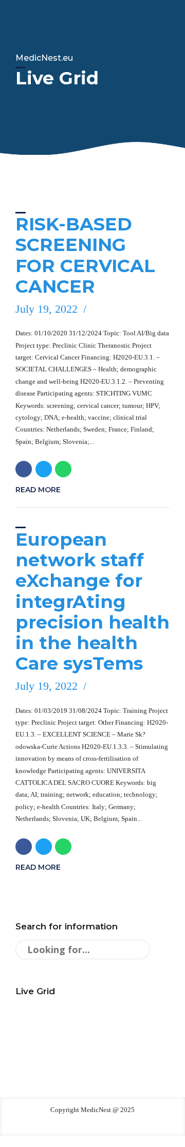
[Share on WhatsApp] (63, 469)
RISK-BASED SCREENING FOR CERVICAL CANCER (85, 255)
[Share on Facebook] (23, 469)
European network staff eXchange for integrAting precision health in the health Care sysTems (92, 601)
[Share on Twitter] (43, 469)
